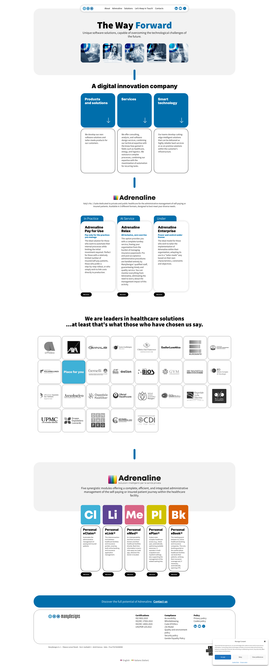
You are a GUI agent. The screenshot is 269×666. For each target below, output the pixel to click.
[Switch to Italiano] (184, 8)
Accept (223, 657)
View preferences (257, 657)
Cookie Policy (235, 662)
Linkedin (176, 8)
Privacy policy (243, 662)
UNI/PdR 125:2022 (144, 626)
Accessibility (170, 618)
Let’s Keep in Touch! (144, 8)
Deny (240, 657)
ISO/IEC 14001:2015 (144, 624)
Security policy (171, 635)
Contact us (160, 601)
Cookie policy (200, 621)
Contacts (159, 8)
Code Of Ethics (171, 624)
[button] (265, 641)
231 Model (169, 626)
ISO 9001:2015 (142, 618)
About (107, 8)
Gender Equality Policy (175, 638)
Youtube (180, 8)
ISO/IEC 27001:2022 (144, 621)
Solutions (128, 8)
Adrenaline (117, 8)
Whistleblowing (172, 621)
